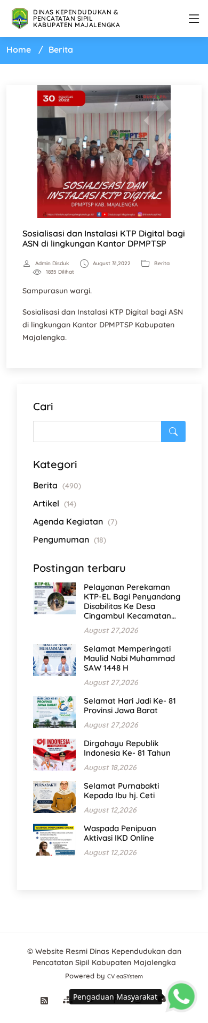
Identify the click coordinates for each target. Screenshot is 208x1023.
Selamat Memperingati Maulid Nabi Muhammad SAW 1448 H (129, 658)
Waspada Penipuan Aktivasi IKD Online (120, 833)
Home (18, 49)
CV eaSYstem (125, 976)
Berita (162, 263)
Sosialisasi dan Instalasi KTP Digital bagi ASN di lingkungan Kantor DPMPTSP (103, 238)
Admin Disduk (52, 263)
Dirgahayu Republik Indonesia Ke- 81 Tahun (127, 748)
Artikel (54, 503)
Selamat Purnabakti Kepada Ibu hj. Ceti (121, 790)
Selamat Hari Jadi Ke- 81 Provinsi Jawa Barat (130, 705)
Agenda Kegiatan (75, 521)
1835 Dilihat (60, 272)
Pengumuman (69, 539)
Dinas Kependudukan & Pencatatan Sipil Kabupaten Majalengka (76, 18)
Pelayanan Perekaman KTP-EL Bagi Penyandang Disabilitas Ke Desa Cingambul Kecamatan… (132, 601)
